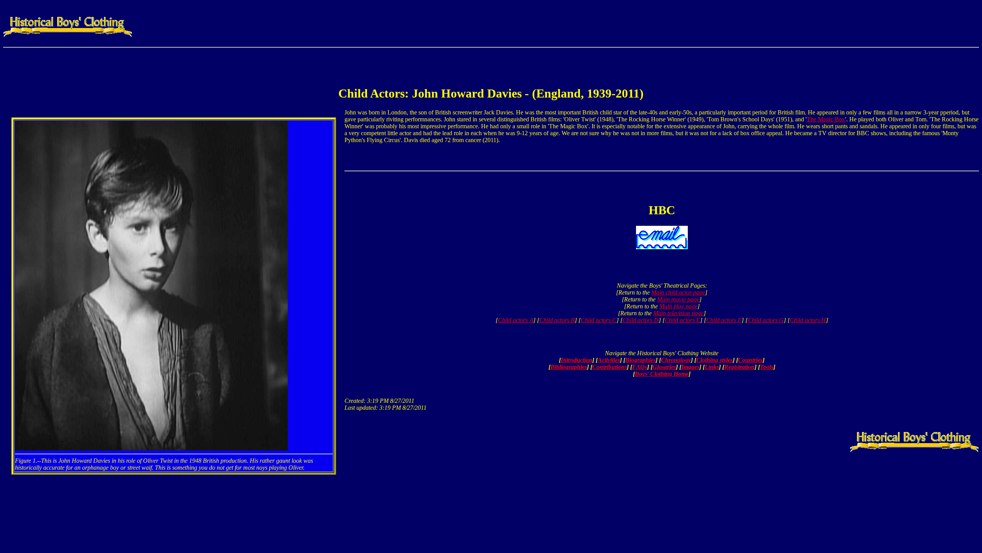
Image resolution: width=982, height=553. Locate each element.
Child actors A (515, 320)
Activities (609, 360)
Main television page (678, 313)
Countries (750, 360)
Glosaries (664, 367)
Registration (739, 367)
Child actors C (598, 320)
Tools (766, 367)
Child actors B (557, 320)
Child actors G (766, 320)
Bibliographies (568, 367)
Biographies (640, 360)
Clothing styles (714, 360)
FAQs (639, 367)
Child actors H (808, 320)
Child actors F (723, 320)
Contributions (609, 367)
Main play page (678, 306)
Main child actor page (678, 292)
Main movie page (678, 299)
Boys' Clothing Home (662, 374)
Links (712, 367)
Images (690, 367)
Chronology (676, 360)
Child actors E (682, 320)
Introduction (576, 360)
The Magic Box (826, 119)
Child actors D (641, 320)
